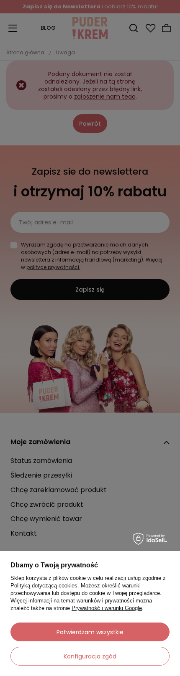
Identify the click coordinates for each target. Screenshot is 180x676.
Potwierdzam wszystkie (90, 632)
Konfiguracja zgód (90, 656)
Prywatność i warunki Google (107, 608)
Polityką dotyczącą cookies (43, 585)
